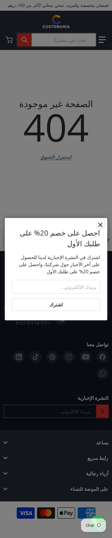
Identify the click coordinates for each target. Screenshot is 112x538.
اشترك (56, 304)
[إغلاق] (100, 224)
